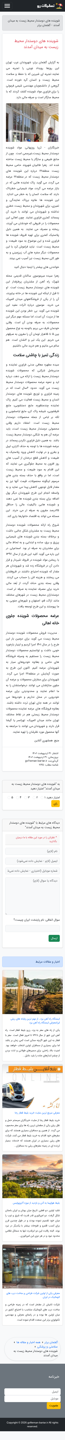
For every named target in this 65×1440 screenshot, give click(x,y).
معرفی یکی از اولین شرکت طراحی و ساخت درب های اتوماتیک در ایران (33, 1295)
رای (55, 803)
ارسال (54, 938)
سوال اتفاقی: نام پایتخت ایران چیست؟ (37, 920)
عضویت (53, 1405)
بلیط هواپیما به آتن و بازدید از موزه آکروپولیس (36, 1203)
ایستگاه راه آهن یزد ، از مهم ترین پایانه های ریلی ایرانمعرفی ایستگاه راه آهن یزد (35, 1021)
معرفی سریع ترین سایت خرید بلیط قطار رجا (37, 1113)
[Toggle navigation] (7, 5)
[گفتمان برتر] (49, 5)
